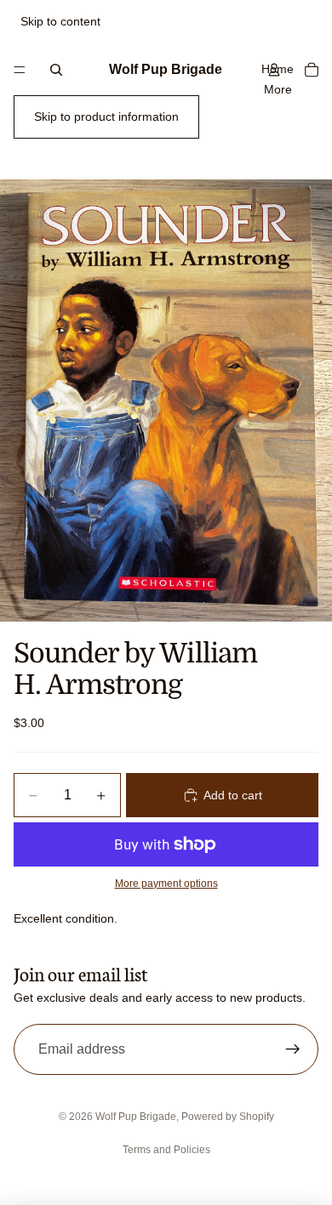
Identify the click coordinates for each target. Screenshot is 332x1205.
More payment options (166, 883)
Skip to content (60, 21)
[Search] (56, 69)
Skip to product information (106, 116)
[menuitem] (278, 89)
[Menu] (19, 69)
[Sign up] (293, 1049)
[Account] (274, 69)
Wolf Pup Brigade (135, 1117)
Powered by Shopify (227, 1117)
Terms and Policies (166, 1150)
